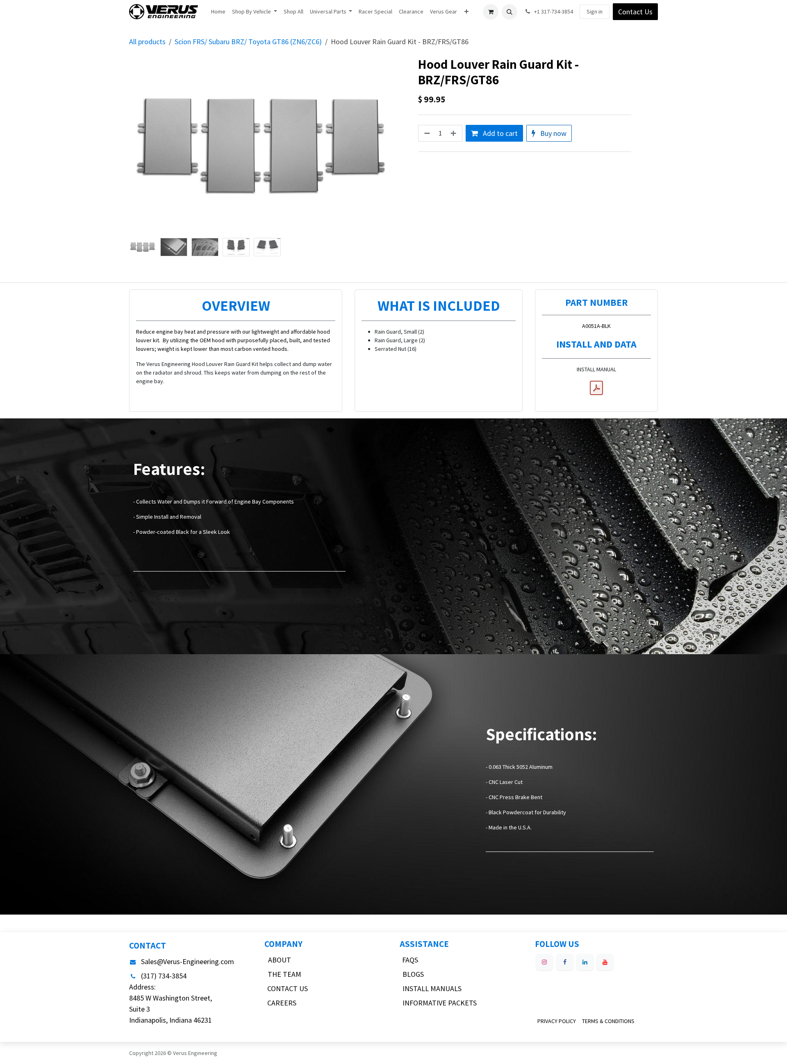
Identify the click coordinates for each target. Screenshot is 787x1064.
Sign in (595, 11)
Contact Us (635, 11)
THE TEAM (284, 974)
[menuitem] (218, 11)
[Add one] (454, 133)
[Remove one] (426, 133)
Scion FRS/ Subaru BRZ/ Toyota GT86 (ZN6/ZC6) (248, 41)
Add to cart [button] (499, 133)
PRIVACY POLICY (556, 1021)
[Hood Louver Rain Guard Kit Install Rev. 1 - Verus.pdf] (596, 388)
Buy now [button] (552, 133)
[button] (509, 12)
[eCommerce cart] (490, 12)
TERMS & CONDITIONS (608, 1021)
